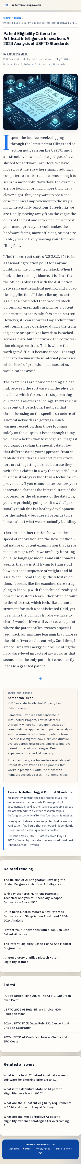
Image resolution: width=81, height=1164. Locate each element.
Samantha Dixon (17, 53)
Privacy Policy (43, 1148)
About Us (14, 1148)
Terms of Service (63, 1148)
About (12, 845)
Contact (22, 845)
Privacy (33, 845)
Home (7, 17)
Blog (17, 17)
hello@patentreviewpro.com (40, 1144)
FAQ (40, 1153)
